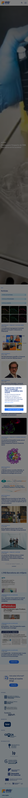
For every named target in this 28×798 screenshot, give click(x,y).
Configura (14, 405)
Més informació (9, 402)
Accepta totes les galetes (14, 409)
